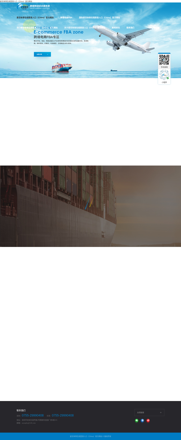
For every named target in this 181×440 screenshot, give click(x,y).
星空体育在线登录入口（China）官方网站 (35, 18)
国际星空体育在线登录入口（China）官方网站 (99, 18)
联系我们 (130, 28)
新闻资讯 (116, 28)
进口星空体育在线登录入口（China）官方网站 (37, 28)
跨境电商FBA (66, 18)
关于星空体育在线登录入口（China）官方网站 (84, 28)
